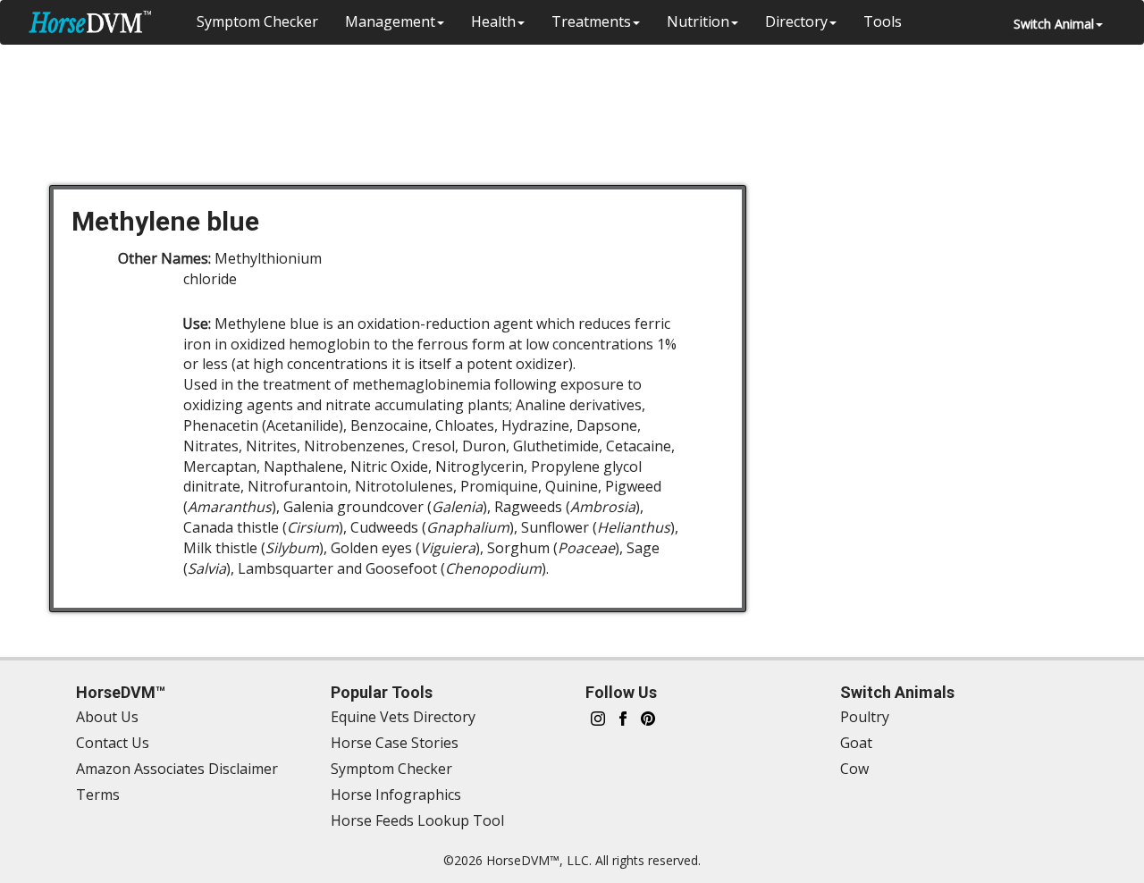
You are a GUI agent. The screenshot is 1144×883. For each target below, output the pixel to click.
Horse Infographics (396, 794)
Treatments (591, 21)
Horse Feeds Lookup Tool (417, 820)
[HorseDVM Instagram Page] (598, 717)
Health (493, 21)
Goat (856, 743)
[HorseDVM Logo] (89, 21)
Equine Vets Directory (403, 717)
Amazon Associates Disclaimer (177, 768)
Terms (98, 794)
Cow (854, 768)
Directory (796, 21)
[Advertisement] (581, 103)
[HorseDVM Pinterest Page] (648, 717)
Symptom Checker (257, 21)
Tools (882, 21)
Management (390, 21)
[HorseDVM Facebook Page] (623, 717)
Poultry (864, 717)
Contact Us (112, 743)
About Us (107, 717)
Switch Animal (1054, 23)
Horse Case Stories (394, 743)
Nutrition (698, 21)
